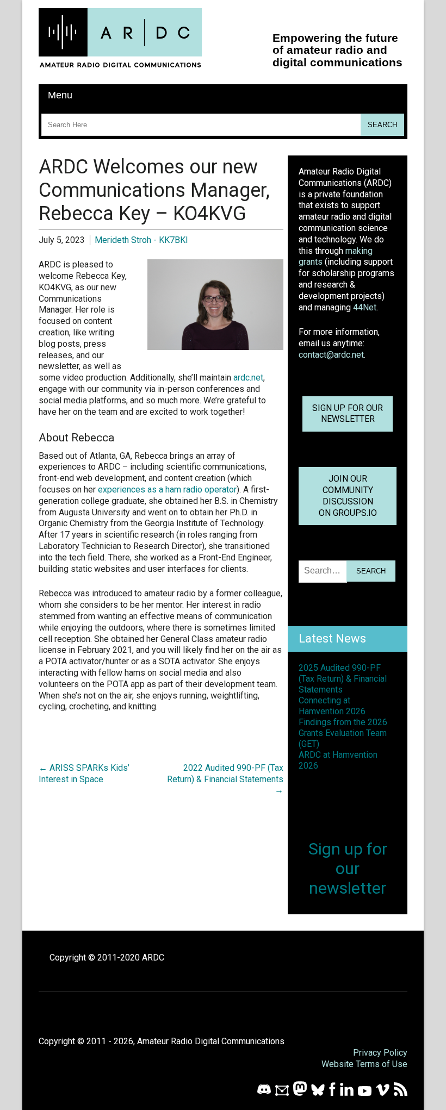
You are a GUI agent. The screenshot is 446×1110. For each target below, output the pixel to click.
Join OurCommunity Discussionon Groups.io (348, 495)
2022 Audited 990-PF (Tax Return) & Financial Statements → (225, 779)
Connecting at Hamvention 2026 (332, 705)
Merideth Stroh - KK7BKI (141, 240)
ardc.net (248, 377)
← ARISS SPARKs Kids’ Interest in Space (84, 773)
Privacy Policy (380, 1052)
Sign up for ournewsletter (347, 414)
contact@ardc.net (331, 355)
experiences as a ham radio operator (167, 489)
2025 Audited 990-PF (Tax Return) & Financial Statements (343, 679)
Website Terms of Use (364, 1064)
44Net (364, 307)
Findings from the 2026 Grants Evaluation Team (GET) (343, 733)
